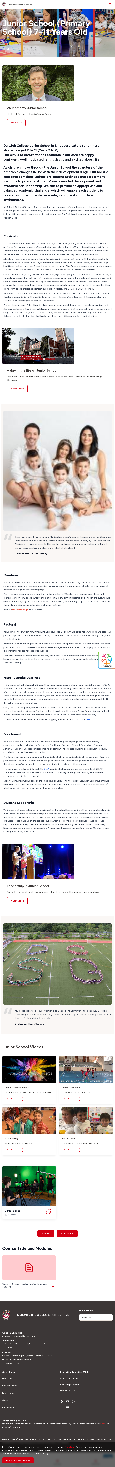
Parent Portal (8, 1407)
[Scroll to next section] (8, 49)
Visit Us (46, 1233)
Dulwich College (67, 1391)
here (102, 1423)
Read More (16, 122)
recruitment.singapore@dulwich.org (18, 1359)
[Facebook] (62, 1407)
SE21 (46, 769)
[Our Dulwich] (99, 660)
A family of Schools (69, 1378)
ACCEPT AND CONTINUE (18, 1460)
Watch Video (17, 388)
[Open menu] (110, 4)
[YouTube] (67, 1401)
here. (88, 719)
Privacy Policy (8, 1393)
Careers (5, 1400)
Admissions (67, 1233)
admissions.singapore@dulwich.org (18, 1336)
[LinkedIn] (67, 1407)
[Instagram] (73, 1401)
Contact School (9, 1385)
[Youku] (62, 1401)
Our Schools (86, 1310)
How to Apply (8, 1378)
